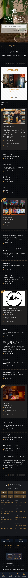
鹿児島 (22, 528)
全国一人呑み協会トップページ (10, 545)
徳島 (18, 511)
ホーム (4, 45)
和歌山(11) (14, 57)
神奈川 (5, 511)
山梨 (5, 519)
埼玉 (9, 511)
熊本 (24, 525)
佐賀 (18, 525)
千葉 (12, 511)
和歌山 (19, 505)
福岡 (16, 525)
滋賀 (14, 45)
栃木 (2, 513)
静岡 (8, 528)
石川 (2, 522)
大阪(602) (4, 55)
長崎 (21, 525)
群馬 (8, 513)
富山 (5, 522)
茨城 (5, 513)
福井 (11, 519)
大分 (16, 528)
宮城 (5, 505)
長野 (8, 519)
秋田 (9, 502)
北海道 (2, 502)
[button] (2, 81)
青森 (6, 502)
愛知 (2, 528)
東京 (2, 511)
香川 (16, 511)
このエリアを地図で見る (14, 488)
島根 (24, 517)
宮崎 (18, 528)
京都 (21, 502)
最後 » (23, 63)
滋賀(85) (19, 55)
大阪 (16, 502)
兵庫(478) (9, 55)
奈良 (16, 505)
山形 (12, 502)
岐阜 (5, 528)
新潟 (2, 519)
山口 (16, 519)
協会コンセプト (20, 545)
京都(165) (14, 55)
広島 (18, 517)
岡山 (16, 517)
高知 (24, 511)
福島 (8, 505)
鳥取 (21, 517)
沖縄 (25, 528)
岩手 (2, 505)
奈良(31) (24, 55)
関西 (10, 45)
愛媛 (21, 511)
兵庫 (18, 502)
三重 (11, 528)
